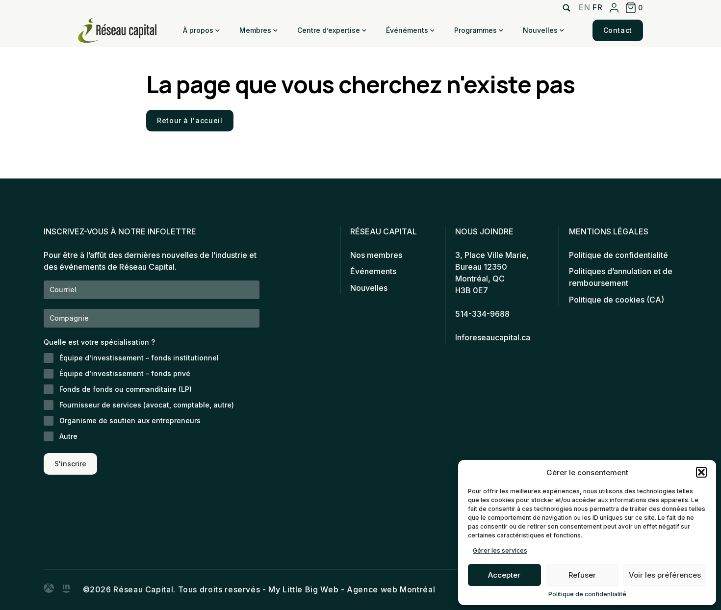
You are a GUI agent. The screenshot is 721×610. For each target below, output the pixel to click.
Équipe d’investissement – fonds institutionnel (139, 358)
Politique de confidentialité (587, 594)
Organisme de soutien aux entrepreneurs (130, 420)
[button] (701, 472)
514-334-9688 (482, 314)
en (584, 7)
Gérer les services (500, 550)
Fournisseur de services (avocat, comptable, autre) (146, 405)
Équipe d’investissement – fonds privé (124, 373)
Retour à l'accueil (190, 120)
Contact (617, 30)
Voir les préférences (665, 575)
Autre (68, 436)
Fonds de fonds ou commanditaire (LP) (125, 389)
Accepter (504, 575)
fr (597, 7)
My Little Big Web (303, 589)
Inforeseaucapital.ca (492, 337)
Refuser (582, 575)
